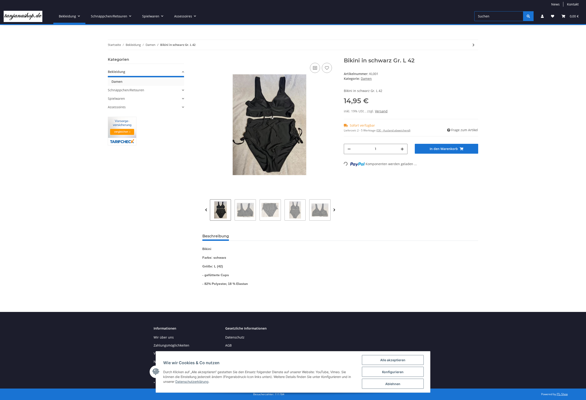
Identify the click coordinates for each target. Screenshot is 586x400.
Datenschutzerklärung (192, 381)
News (555, 4)
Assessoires (117, 107)
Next (334, 210)
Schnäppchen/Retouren (126, 90)
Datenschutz (234, 337)
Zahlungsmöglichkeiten (171, 345)
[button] (542, 16)
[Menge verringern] (349, 149)
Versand (381, 111)
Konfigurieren (393, 372)
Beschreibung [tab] (215, 236)
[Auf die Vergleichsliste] (315, 68)
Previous (206, 210)
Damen (366, 78)
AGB (228, 345)
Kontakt (573, 4)
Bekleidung (116, 71)
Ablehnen (392, 384)
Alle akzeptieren (392, 360)
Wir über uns (164, 337)
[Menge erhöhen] (402, 149)
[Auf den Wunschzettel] (327, 68)
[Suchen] (528, 16)
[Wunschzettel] (552, 16)
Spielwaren (116, 98)
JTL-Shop (562, 394)
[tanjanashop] (23, 16)
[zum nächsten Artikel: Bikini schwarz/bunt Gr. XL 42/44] (473, 45)
